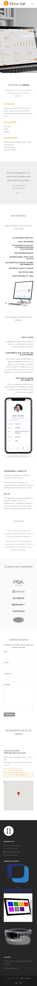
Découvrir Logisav (8, 37)
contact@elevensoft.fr (19, 775)
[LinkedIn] (16, 983)
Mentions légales (25, 978)
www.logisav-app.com (11, 968)
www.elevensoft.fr (12, 855)
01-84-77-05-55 (14, 770)
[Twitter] (21, 983)
